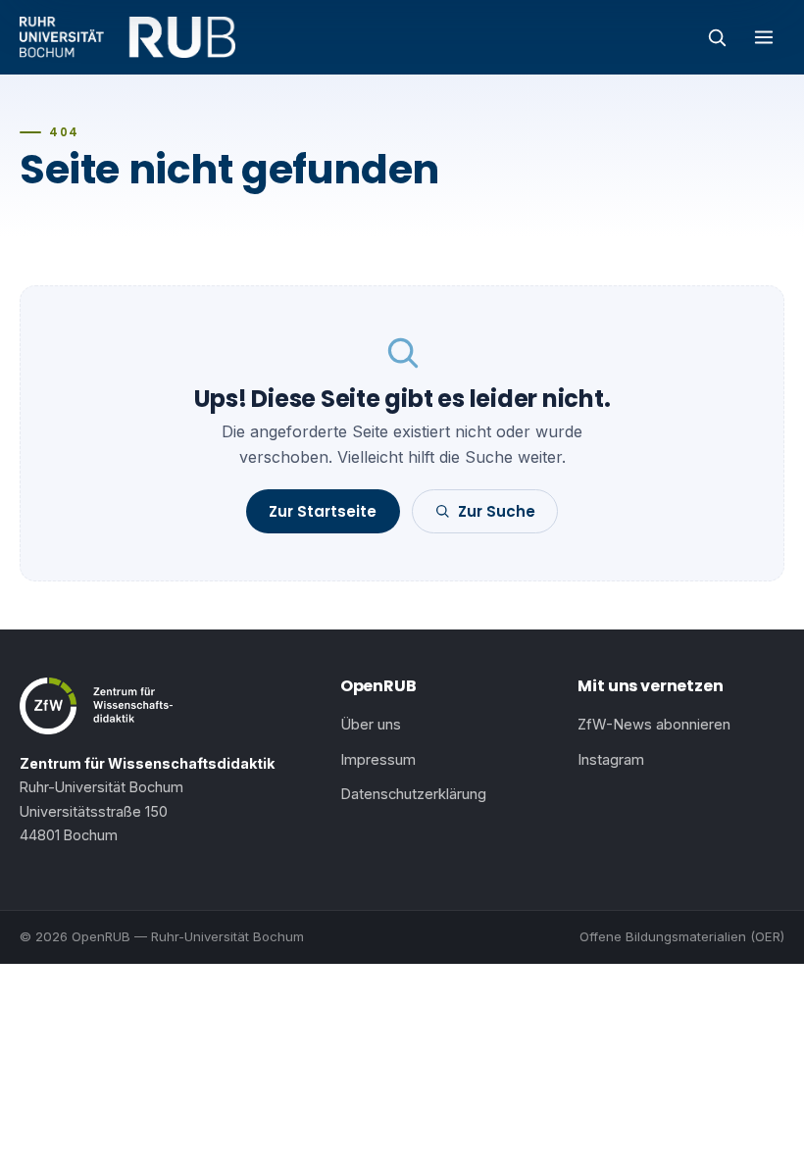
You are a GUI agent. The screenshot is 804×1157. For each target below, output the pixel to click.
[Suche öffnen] (716, 37)
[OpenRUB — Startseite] (127, 37)
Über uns (370, 724)
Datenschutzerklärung (413, 794)
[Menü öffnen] (763, 37)
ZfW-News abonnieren (654, 724)
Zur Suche (496, 511)
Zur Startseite (323, 511)
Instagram (611, 760)
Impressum (378, 760)
